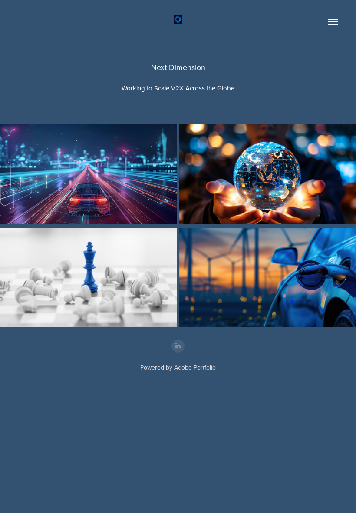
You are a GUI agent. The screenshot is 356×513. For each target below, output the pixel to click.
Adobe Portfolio (195, 367)
